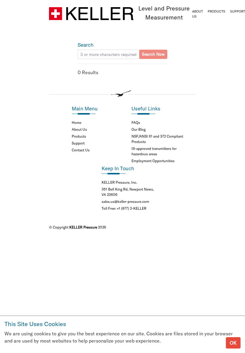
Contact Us (81, 150)
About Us (197, 14)
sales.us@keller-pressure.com (125, 201)
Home (76, 122)
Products (216, 11)
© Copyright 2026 (77, 227)
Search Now (153, 54)
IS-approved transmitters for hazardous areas (154, 151)
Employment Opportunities (152, 161)
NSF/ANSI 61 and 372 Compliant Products (157, 139)
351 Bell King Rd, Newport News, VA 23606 (128, 192)
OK (233, 343)
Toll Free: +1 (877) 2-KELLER (124, 208)
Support (78, 143)
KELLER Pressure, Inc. (119, 182)
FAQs (135, 122)
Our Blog (138, 129)
